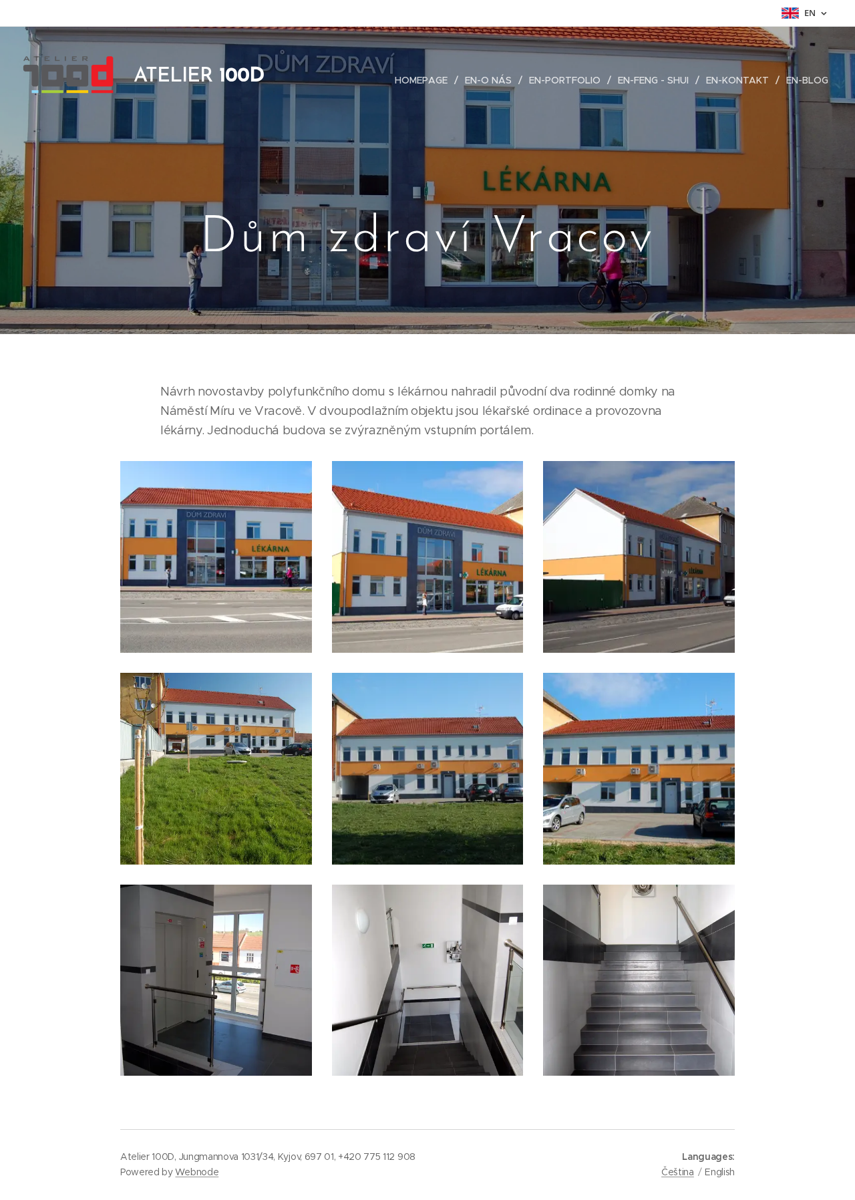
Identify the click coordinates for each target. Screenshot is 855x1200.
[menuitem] (424, 80)
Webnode (196, 1172)
